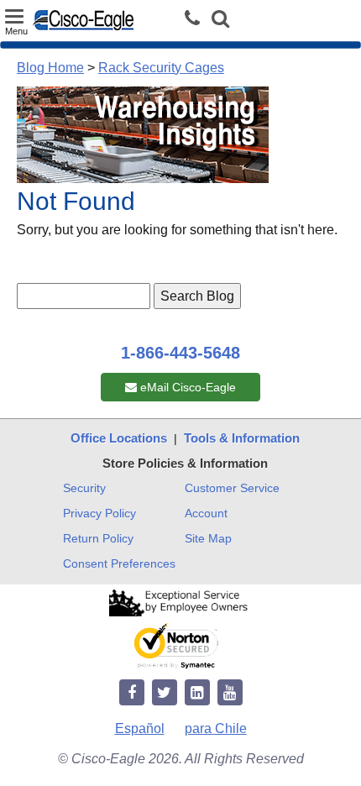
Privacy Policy (99, 513)
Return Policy (98, 538)
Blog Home (50, 67)
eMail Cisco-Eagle (186, 387)
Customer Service (232, 488)
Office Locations (119, 438)
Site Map (208, 538)
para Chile (216, 728)
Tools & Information (242, 438)
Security (84, 488)
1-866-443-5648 (180, 352)
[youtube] (230, 693)
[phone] (196, 18)
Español (140, 728)
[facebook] (131, 693)
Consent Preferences (119, 563)
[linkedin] (197, 693)
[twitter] (164, 693)
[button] (220, 20)
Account (206, 513)
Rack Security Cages (161, 67)
